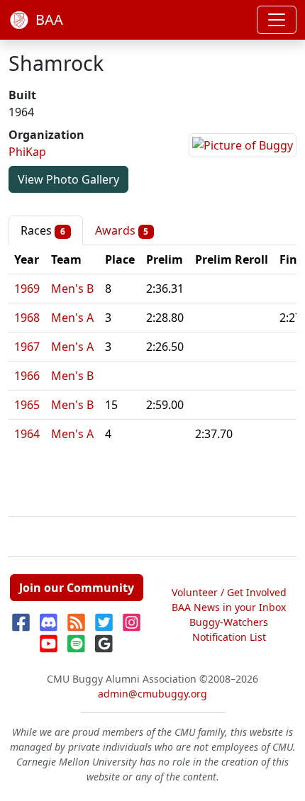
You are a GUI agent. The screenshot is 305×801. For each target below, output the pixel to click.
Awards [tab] (122, 230)
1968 (27, 317)
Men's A (72, 317)
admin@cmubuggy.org (152, 693)
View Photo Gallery (68, 179)
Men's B (72, 288)
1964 (27, 434)
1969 (27, 288)
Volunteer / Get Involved (229, 592)
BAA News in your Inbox (229, 607)
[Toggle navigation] (276, 20)
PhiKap (27, 151)
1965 (27, 405)
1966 (27, 375)
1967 (27, 346)
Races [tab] (43, 230)
